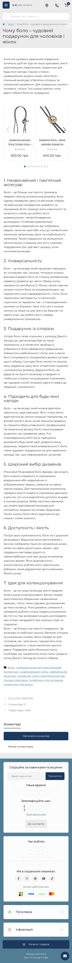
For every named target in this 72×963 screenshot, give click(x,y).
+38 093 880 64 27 (38, 809)
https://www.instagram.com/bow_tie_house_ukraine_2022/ (26, 878)
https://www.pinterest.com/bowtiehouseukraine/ (35, 878)
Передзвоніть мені (36, 814)
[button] (25, 166)
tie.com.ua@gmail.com (36, 886)
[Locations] (47, 5)
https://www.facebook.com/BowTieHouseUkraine (18, 878)
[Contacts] (57, 5)
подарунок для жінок (18, 684)
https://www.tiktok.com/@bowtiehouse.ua (52, 878)
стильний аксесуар (28, 667)
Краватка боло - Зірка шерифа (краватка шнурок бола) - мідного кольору (52, 142)
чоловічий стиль (28, 676)
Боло (11, 667)
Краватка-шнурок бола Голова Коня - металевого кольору (20, 142)
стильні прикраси (15, 680)
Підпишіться (55, 776)
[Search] (6, 16)
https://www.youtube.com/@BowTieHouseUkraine (43, 878)
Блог (11, 24)
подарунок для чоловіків (46, 680)
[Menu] (6, 5)
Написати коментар (36, 736)
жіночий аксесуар (52, 676)
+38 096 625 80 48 (37, 806)
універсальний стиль (34, 671)
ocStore (42, 954)
